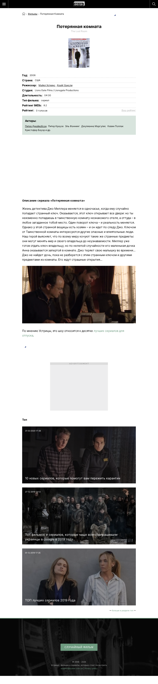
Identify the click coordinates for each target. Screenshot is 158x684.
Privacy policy (91, 668)
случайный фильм (79, 647)
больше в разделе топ (122, 610)
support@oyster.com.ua (72, 668)
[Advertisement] (79, 164)
